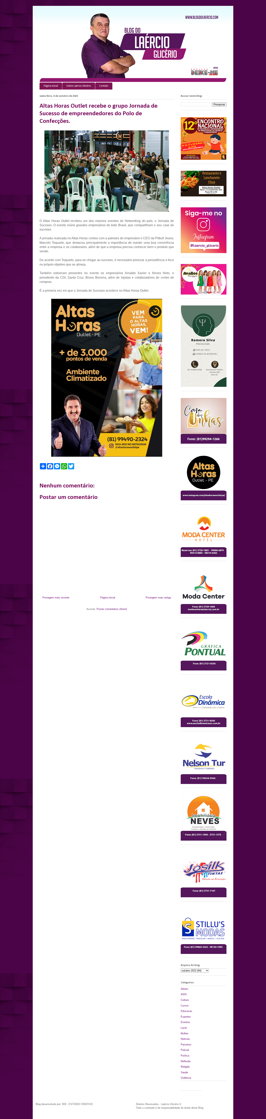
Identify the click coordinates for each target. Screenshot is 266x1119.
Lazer (184, 1027)
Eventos (185, 1022)
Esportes (186, 1016)
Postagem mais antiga (158, 597)
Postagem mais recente (55, 597)
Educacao (186, 1011)
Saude (184, 1072)
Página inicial (51, 85)
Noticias (185, 1038)
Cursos (185, 1005)
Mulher (184, 1033)
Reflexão (186, 1061)
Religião (185, 1066)
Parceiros (186, 1044)
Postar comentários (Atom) (112, 609)
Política (185, 1055)
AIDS (184, 994)
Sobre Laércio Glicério (78, 85)
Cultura (185, 999)
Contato (103, 85)
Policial (185, 1050)
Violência (186, 1077)
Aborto (184, 988)
